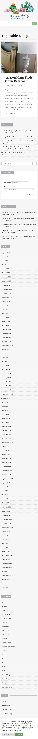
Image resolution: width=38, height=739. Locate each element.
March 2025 (5, 321)
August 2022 (5, 446)
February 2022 (6, 458)
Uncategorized (7, 687)
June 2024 (4, 358)
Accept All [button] (19, 734)
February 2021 (6, 507)
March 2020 (5, 551)
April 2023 (5, 414)
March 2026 (5, 273)
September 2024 (7, 345)
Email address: (8, 187)
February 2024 (6, 374)
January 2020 (6, 559)
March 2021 (5, 503)
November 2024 (6, 337)
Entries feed (5, 706)
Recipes (4, 667)
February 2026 (6, 277)
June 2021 (4, 491)
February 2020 (6, 555)
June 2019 (4, 588)
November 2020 (7, 519)
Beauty (4, 606)
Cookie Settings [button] (8, 734)
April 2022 (5, 450)
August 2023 (5, 398)
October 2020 (6, 523)
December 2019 (6, 563)
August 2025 (5, 301)
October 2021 (6, 475)
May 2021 (4, 495)
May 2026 (4, 265)
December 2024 (6, 333)
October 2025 (6, 293)
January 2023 (6, 426)
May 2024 (4, 362)
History (4, 638)
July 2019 (4, 584)
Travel (4, 683)
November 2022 (6, 434)
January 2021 (6, 511)
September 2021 (7, 479)
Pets (3, 659)
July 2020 (4, 535)
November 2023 (6, 386)
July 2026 (4, 257)
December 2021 (6, 467)
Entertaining (6, 618)
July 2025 (4, 305)
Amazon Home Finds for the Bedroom (18, 79)
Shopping (5, 679)
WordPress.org (6, 714)
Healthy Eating (7, 630)
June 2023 (4, 406)
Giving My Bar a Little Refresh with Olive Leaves (18, 137)
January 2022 (6, 462)
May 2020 (4, 543)
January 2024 (6, 378)
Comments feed (6, 710)
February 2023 (6, 422)
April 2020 (5, 547)
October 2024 (6, 341)
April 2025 (5, 317)
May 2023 (4, 410)
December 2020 (6, 515)
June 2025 (4, 309)
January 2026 (6, 281)
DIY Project (6, 614)
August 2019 (5, 580)
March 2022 (5, 454)
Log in (3, 701)
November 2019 (6, 567)
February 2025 (6, 325)
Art (3, 602)
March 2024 (5, 370)
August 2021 (5, 483)
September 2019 (7, 575)
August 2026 (5, 253)
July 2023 (4, 402)
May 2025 (4, 313)
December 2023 (6, 382)
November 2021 (6, 471)
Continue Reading (10, 113)
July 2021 (4, 487)
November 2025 (6, 289)
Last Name (7, 182)
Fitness (4, 622)
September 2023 (7, 394)
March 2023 (5, 418)
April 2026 (5, 269)
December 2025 (6, 285)
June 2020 (5, 539)
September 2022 (7, 442)
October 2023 (6, 390)
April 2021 (5, 499)
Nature (4, 655)
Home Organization (9, 647)
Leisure (4, 651)
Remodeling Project (9, 675)
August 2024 (5, 350)
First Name (7, 178)
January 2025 (6, 329)
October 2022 (6, 438)
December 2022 (6, 430)
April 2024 (5, 366)
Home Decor (6, 643)
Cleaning (5, 610)
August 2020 (5, 531)
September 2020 (7, 527)
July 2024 (4, 354)
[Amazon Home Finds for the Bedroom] (19, 57)
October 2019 (6, 571)
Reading (4, 663)
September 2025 (7, 297)
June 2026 (4, 261)
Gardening (5, 626)
